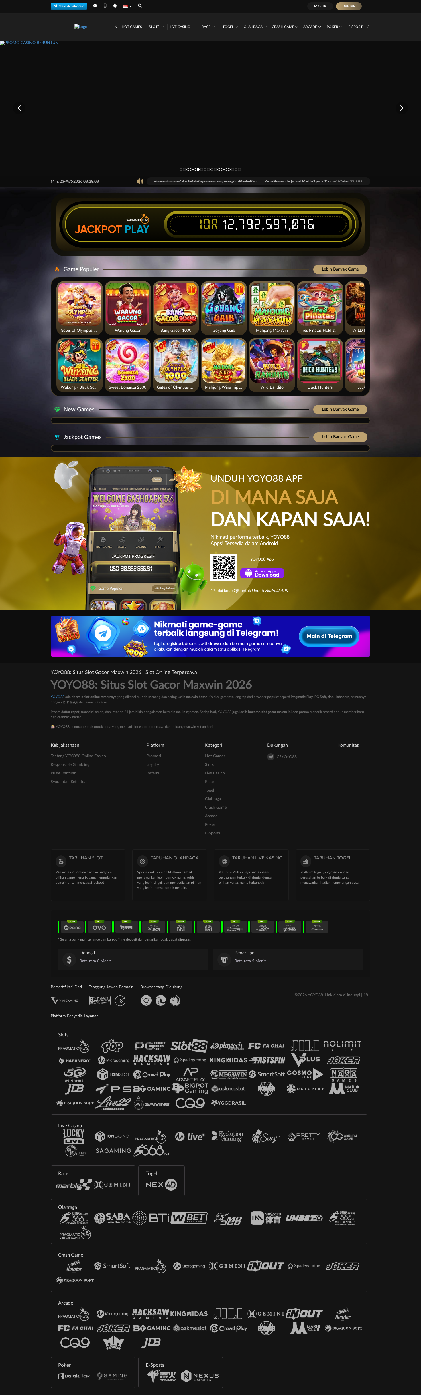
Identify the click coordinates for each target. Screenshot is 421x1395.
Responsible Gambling (70, 765)
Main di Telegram (71, 6)
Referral (153, 773)
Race (206, 27)
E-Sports (356, 27)
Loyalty (153, 765)
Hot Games (132, 27)
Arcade (310, 27)
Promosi (154, 756)
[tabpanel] (210, 108)
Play (137, 229)
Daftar (348, 6)
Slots (154, 27)
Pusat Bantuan (63, 773)
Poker (333, 27)
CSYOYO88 (287, 757)
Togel (229, 27)
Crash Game (283, 27)
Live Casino (180, 27)
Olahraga (253, 27)
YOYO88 (57, 697)
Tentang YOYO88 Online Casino (78, 756)
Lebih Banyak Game (340, 269)
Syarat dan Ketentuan (70, 782)
